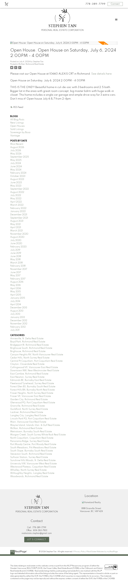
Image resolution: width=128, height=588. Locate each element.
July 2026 (15, 150)
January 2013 (17, 317)
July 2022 (15, 195)
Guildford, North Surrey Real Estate (29, 409)
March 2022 (17, 205)
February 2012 (18, 327)
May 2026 (15, 154)
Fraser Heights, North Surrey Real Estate (31, 393)
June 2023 (16, 182)
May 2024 (15, 170)
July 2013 (15, 314)
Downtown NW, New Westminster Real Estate (34, 370)
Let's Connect (36, 539)
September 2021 (19, 218)
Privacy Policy (80, 552)
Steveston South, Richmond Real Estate (31, 454)
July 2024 (15, 163)
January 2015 (17, 298)
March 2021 (16, 231)
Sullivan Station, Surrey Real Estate (29, 457)
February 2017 (18, 279)
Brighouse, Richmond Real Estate (28, 351)
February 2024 (18, 173)
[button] (36, 539)
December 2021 (18, 215)
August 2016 (16, 282)
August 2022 (17, 192)
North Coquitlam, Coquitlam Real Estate (31, 438)
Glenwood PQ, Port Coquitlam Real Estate (32, 403)
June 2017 (15, 272)
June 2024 (16, 166)
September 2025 (19, 157)
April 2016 (15, 288)
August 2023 (17, 179)
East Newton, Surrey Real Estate (27, 377)
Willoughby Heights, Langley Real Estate (32, 473)
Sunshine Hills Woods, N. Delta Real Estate (33, 460)
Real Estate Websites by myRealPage (102, 552)
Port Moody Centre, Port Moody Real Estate (33, 444)
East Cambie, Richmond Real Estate (29, 374)
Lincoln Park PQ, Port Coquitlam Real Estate (33, 419)
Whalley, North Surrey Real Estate (28, 470)
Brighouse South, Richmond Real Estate (31, 348)
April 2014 (15, 304)
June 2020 (16, 243)
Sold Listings (17, 129)
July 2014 (15, 301)
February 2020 (18, 247)
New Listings (17, 123)
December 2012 (18, 320)
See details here (101, 74)
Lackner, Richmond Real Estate (26, 412)
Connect (115, 4)
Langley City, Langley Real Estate (28, 415)
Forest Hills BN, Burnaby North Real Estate (32, 390)
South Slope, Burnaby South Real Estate (31, 451)
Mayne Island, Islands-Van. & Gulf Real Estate (35, 425)
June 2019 (15, 253)
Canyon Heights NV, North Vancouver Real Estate (36, 355)
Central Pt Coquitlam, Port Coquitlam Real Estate (36, 361)
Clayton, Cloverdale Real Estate (27, 364)
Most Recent (16, 144)
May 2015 (15, 291)
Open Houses (17, 126)
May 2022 (15, 199)
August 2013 (16, 311)
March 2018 (16, 263)
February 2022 (18, 208)
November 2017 (18, 269)
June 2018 (15, 256)
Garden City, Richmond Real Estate (29, 399)
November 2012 (18, 324)
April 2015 (15, 295)
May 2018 (15, 259)
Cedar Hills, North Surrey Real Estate (30, 358)
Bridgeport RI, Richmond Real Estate (29, 345)
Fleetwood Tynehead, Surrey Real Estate (32, 383)
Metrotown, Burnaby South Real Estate (31, 431)
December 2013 (18, 308)
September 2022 (19, 189)
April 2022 (16, 202)
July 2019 (15, 250)
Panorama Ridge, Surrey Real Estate (29, 441)
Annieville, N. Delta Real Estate (27, 338)
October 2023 (17, 176)
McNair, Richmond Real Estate (31, 64)
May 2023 (15, 186)
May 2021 (15, 224)
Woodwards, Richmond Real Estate (29, 476)
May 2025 (16, 160)
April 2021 (15, 227)
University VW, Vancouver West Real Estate (33, 464)
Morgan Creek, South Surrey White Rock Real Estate (38, 435)
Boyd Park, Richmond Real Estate (27, 342)
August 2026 (17, 147)
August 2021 (16, 221)
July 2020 (15, 240)
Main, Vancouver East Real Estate (28, 422)
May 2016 (15, 285)
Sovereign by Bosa (20, 132)
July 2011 (15, 330)
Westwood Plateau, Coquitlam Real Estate (33, 467)
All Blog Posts (17, 120)
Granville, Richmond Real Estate (27, 406)
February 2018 (18, 266)
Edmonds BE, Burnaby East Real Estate (30, 380)
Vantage (15, 136)
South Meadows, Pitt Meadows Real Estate (33, 448)
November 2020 (19, 234)
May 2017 (15, 275)
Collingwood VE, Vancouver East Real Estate (34, 367)
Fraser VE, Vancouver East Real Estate (30, 396)
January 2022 (18, 211)
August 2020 (17, 237)
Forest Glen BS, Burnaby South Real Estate (32, 386)
